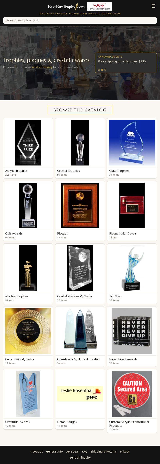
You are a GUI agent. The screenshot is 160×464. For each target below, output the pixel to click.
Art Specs (72, 451)
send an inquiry (42, 67)
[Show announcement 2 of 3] (102, 70)
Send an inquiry (80, 457)
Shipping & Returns (104, 451)
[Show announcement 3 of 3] (105, 70)
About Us (37, 451)
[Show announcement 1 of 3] (99, 70)
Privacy (124, 451)
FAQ (84, 451)
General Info (54, 451)
